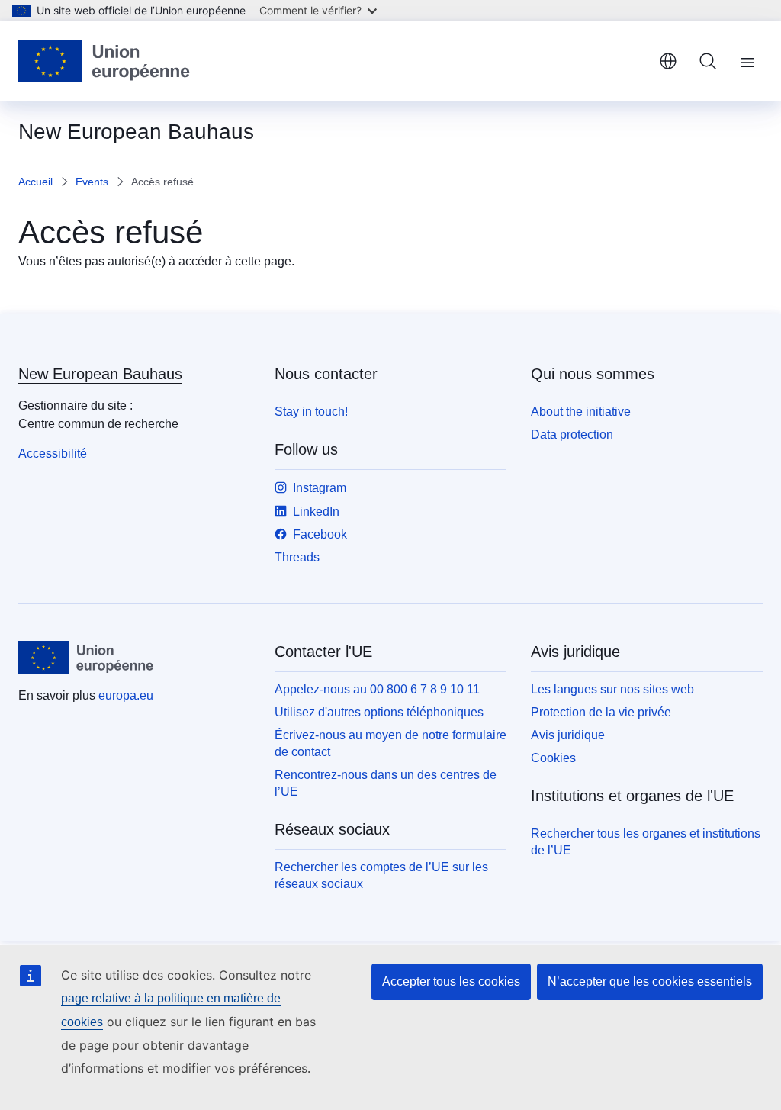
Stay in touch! (311, 411)
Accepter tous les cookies (451, 981)
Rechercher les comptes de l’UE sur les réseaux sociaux (381, 875)
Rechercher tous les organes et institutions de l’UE (645, 842)
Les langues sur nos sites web (612, 689)
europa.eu (125, 695)
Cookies (553, 757)
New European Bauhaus (100, 373)
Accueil (35, 181)
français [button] (668, 61)
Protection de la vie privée (601, 712)
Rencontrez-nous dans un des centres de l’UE (386, 783)
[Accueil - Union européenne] (104, 61)
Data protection (572, 434)
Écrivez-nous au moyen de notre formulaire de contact (390, 743)
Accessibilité (52, 453)
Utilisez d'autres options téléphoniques (379, 712)
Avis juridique (568, 735)
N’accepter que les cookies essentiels (650, 981)
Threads (297, 557)
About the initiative (581, 411)
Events (92, 181)
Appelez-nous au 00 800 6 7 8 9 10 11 (377, 689)
